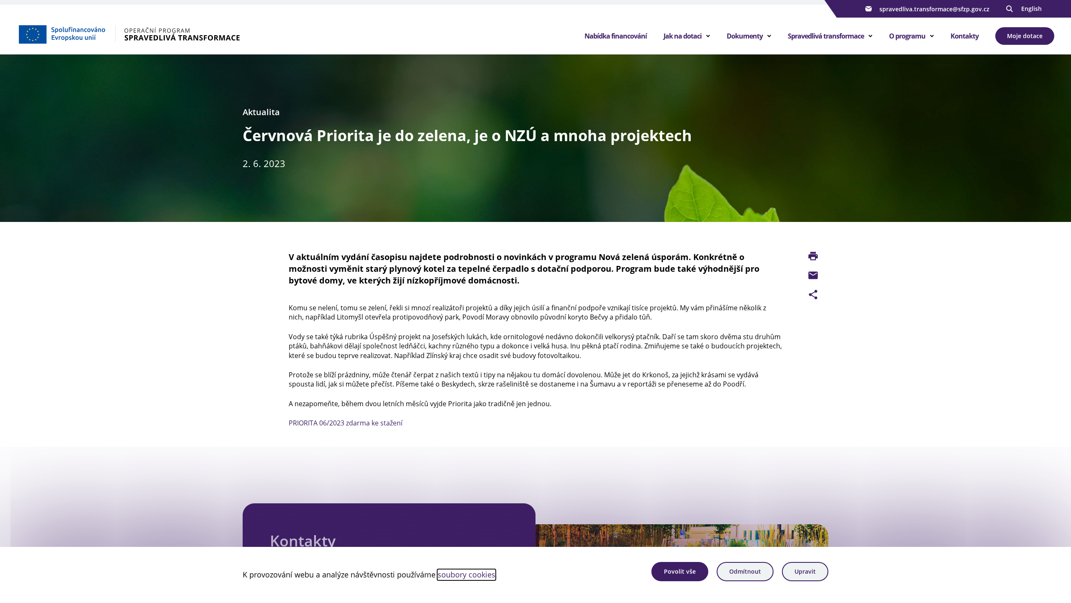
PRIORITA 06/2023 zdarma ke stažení (345, 423)
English (1031, 9)
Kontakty (965, 36)
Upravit (805, 571)
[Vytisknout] (813, 256)
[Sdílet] (813, 294)
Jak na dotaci (683, 36)
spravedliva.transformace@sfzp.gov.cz (934, 9)
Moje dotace (1025, 36)
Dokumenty (745, 36)
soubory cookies (466, 575)
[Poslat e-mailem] (813, 275)
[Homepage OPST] (138, 34)
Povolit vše (680, 571)
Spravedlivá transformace (826, 36)
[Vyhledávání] (1009, 8)
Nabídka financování (615, 36)
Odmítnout (745, 571)
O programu (907, 36)
